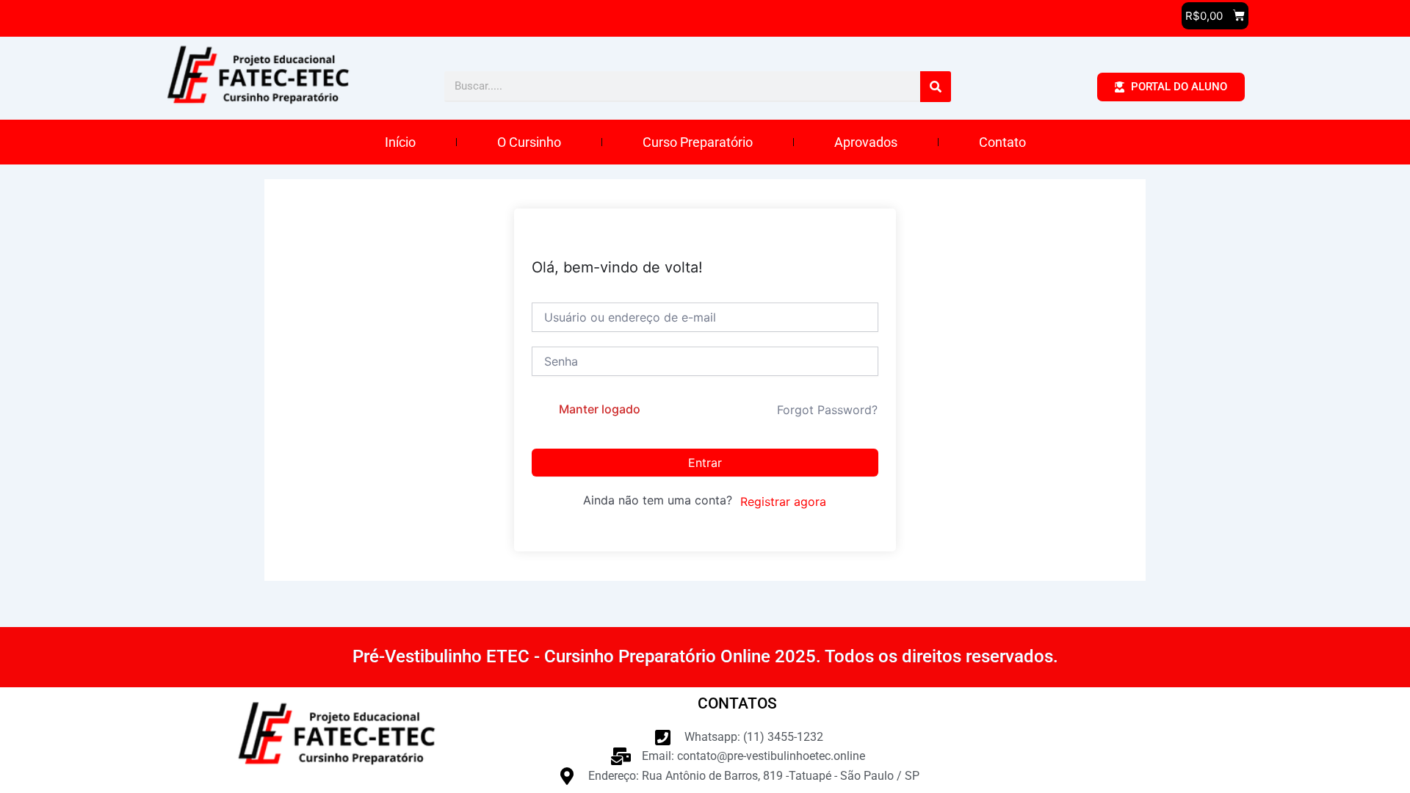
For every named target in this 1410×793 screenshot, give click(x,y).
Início (400, 142)
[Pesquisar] (935, 86)
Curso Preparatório (698, 142)
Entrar (705, 462)
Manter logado (599, 409)
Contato (1002, 142)
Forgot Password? (827, 409)
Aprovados (865, 142)
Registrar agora (783, 501)
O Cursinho (529, 142)
